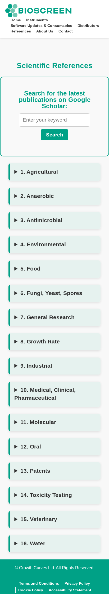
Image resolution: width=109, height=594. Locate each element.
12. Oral (30, 446)
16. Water (32, 543)
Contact (65, 31)
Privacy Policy (77, 583)
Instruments (37, 20)
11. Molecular (38, 422)
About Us (44, 31)
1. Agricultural (39, 172)
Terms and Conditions (39, 583)
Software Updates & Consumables (41, 25)
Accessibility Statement (70, 590)
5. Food (30, 268)
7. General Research (47, 317)
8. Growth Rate (40, 341)
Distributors (88, 25)
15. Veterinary (38, 519)
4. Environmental (43, 244)
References (21, 31)
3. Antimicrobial (41, 220)
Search (54, 135)
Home (16, 20)
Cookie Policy (30, 590)
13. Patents (35, 471)
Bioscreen (27, 6)
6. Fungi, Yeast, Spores (51, 293)
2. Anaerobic (37, 196)
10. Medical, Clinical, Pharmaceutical (45, 394)
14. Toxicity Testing (46, 495)
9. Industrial (36, 366)
